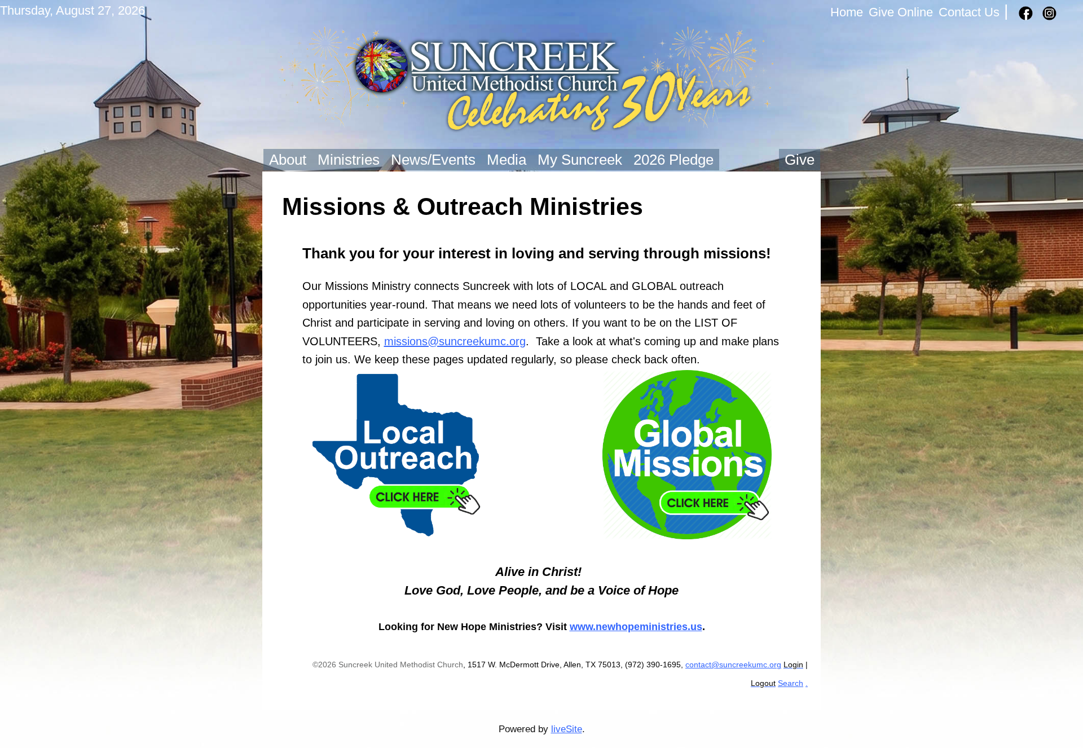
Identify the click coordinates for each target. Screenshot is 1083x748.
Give (800, 160)
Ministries (349, 160)
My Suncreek (580, 160)
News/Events (433, 160)
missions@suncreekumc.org (455, 341)
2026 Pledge (673, 160)
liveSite (566, 728)
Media (506, 160)
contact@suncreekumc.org (733, 665)
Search (790, 683)
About (287, 160)
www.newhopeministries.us (636, 626)
